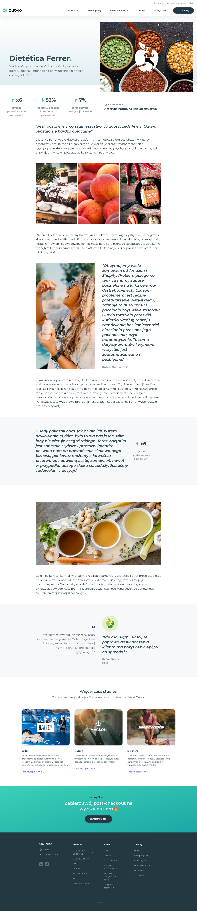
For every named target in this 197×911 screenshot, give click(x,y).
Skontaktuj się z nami (176, 3)
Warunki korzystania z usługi (110, 876)
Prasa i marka (110, 860)
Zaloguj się (159, 3)
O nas (106, 850)
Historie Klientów (119, 10)
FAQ (191, 3)
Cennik (142, 10)
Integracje (160, 10)
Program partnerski (108, 886)
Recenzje (139, 870)
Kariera (107, 855)
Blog (136, 850)
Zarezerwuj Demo (82, 883)
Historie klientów (82, 873)
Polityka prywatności (110, 867)
